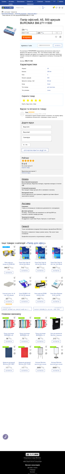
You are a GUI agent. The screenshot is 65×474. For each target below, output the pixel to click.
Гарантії (25, 226)
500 (48, 78)
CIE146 (49, 71)
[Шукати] (39, 7)
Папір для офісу (36, 243)
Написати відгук (26, 173)
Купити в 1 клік (26, 45)
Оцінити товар (26, 167)
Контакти (47, 1)
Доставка (26, 203)
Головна (4, 1)
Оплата (25, 179)
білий (48, 84)
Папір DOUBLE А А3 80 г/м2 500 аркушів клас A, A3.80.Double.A (48, 309)
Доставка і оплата (32, 467)
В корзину (27, 37)
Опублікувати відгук (35, 150)
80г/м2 (49, 81)
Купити (9, 272)
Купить (58, 45)
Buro (9, 8)
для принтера (51, 87)
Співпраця (40, 1)
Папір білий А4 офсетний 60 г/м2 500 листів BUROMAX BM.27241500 (17, 309)
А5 (48, 68)
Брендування (20, 1)
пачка (48, 90)
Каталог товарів (10, 12)
